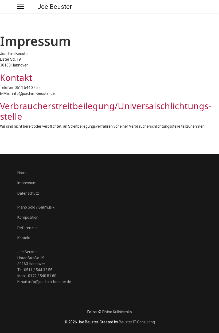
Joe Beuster (54, 6)
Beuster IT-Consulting (137, 322)
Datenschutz (28, 193)
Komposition (27, 217)
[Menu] (20, 6)
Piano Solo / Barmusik (35, 207)
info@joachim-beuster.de (49, 282)
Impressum (27, 183)
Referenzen (27, 228)
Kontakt (23, 238)
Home (22, 173)
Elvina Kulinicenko (117, 312)
